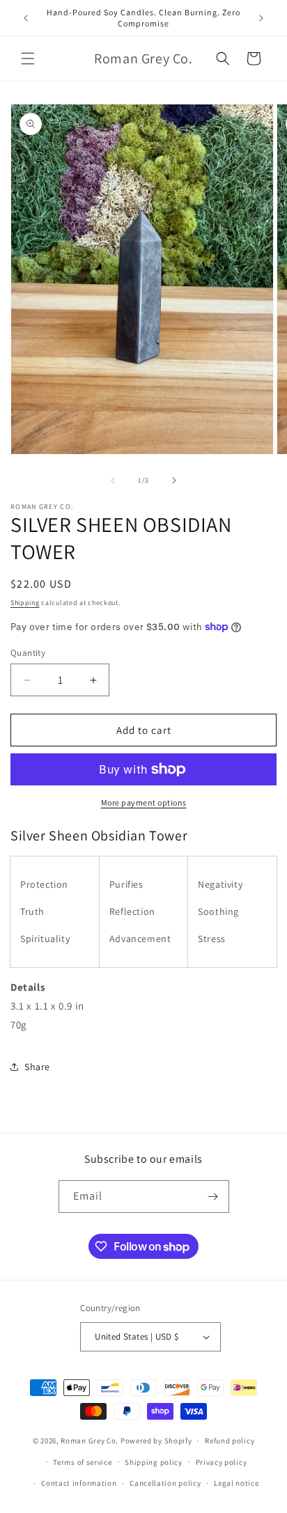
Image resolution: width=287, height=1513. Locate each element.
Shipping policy (154, 1462)
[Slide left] (113, 480)
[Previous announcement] (25, 18)
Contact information (78, 1483)
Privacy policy (221, 1462)
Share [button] (37, 1066)
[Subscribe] (213, 1196)
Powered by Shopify (156, 1440)
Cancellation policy (165, 1483)
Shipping (25, 602)
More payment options (144, 802)
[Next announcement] (261, 18)
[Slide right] (174, 480)
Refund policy (229, 1440)
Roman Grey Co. (89, 1440)
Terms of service (82, 1462)
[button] (28, 58)
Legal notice (236, 1483)
